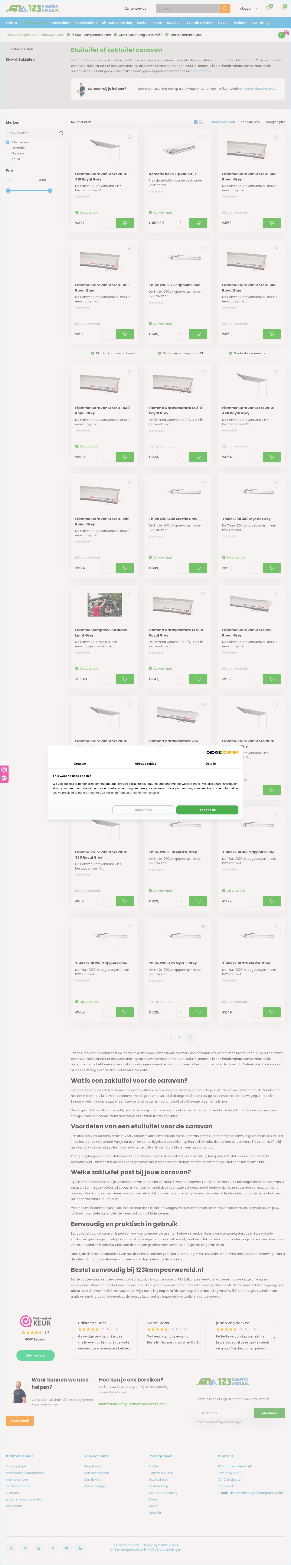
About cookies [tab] (145, 763)
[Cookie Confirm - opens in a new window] (222, 752)
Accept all (207, 810)
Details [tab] (211, 763)
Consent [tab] (80, 763)
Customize (143, 810)
